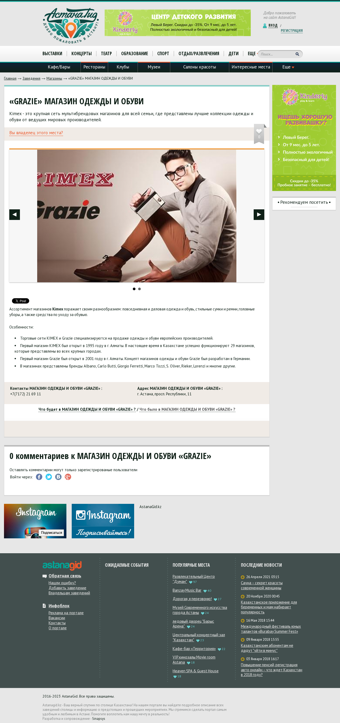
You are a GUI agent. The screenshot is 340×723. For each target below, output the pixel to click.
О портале (58, 627)
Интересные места (251, 67)
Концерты (81, 53)
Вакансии (57, 617)
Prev (14, 214)
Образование (134, 53)
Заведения (31, 78)
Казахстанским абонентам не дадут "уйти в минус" (267, 648)
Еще (252, 53)
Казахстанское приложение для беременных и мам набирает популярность (269, 607)
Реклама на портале (66, 612)
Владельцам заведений (69, 592)
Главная (10, 78)
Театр (106, 53)
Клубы (123, 67)
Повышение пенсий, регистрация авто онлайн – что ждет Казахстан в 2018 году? (271, 670)
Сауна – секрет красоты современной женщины (262, 585)
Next (259, 214)
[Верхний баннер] (178, 23)
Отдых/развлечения (198, 53)
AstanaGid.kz (150, 506)
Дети (233, 53)
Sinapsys (98, 718)
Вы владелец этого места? (36, 133)
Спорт (163, 53)
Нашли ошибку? (62, 582)
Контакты (57, 622)
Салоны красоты (199, 67)
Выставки (52, 53)
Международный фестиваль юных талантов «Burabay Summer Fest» (271, 629)
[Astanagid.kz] (71, 26)
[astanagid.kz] (62, 566)
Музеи (154, 67)
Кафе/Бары (59, 67)
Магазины (54, 78)
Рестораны (94, 67)
